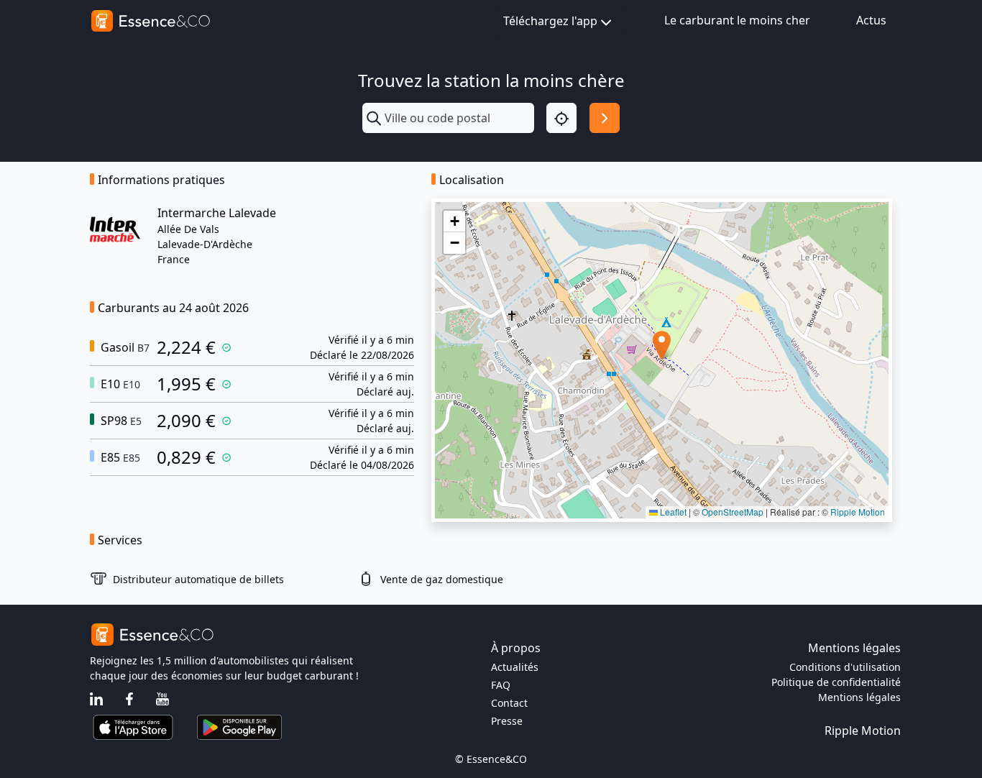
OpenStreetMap (732, 511)
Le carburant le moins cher (737, 20)
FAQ (500, 685)
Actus (871, 20)
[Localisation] (561, 118)
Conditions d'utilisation (845, 667)
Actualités (514, 667)
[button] (662, 345)
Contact (509, 703)
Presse (507, 721)
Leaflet (672, 511)
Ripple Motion (857, 511)
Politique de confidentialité (836, 682)
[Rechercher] (604, 118)
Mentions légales (859, 697)
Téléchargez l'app (550, 21)
